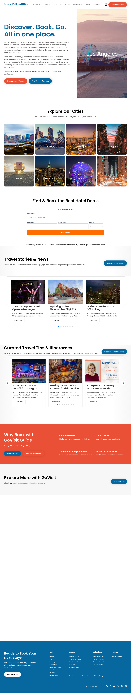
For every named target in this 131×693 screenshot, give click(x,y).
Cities (46, 4)
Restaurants (77, 4)
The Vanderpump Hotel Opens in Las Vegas (26, 308)
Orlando (52, 672)
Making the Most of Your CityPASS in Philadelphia (64, 387)
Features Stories (98, 656)
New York (53, 670)
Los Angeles (54, 664)
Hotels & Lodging (74, 656)
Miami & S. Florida (55, 667)
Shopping (97, 4)
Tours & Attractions (75, 659)
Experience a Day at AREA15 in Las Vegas (25, 387)
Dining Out (72, 664)
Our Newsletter (98, 664)
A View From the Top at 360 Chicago (100, 308)
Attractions (58, 4)
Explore (35, 4)
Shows (88, 4)
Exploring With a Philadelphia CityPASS (63, 308)
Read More (18, 320)
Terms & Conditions (84, 676)
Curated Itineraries (99, 662)
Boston (52, 656)
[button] (58, 326)
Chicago (52, 659)
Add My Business (117, 656)
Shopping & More (74, 667)
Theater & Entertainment (77, 662)
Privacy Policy (98, 676)
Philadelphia (54, 675)
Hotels (67, 4)
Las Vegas (53, 662)
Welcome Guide (98, 659)
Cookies (71, 676)
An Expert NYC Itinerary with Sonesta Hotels (100, 387)
